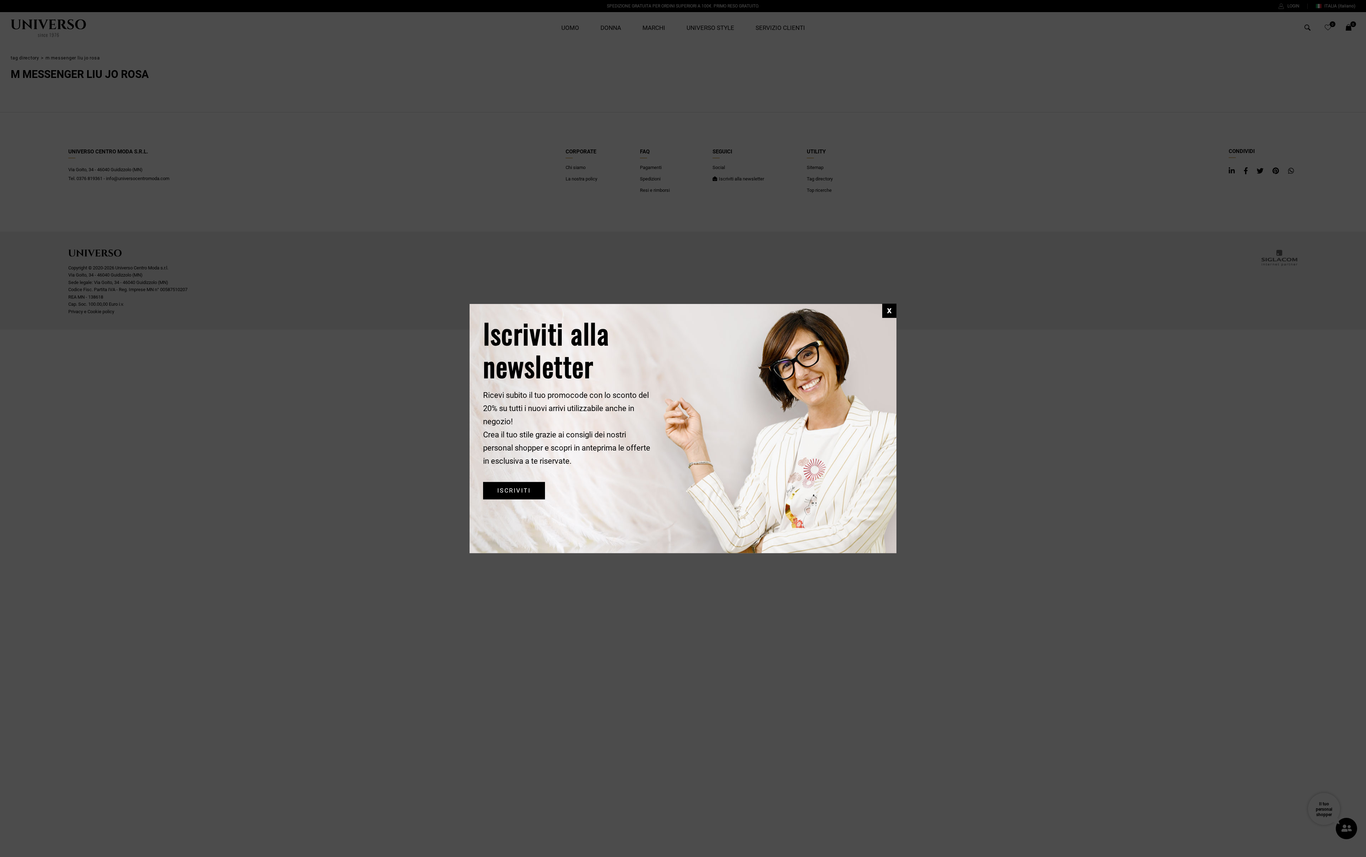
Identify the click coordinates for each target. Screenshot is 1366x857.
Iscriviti (514, 490)
